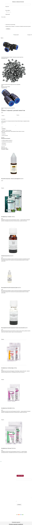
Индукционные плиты (20, 474)
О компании (2, 487)
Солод (18, 471)
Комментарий (8, 14)
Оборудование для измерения (5, 478)
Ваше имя (7, 6)
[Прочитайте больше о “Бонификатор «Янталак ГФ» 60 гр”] (2, 456)
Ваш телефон (8, 10)
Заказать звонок (27, 0)
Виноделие (18, 466)
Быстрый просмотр (2, 458)
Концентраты (19, 472)
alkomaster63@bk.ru (4, 470)
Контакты (2, 485)
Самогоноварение (19, 463)
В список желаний (2, 454)
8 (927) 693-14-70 (4, 469)
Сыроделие (18, 469)
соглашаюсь (17, 26)
